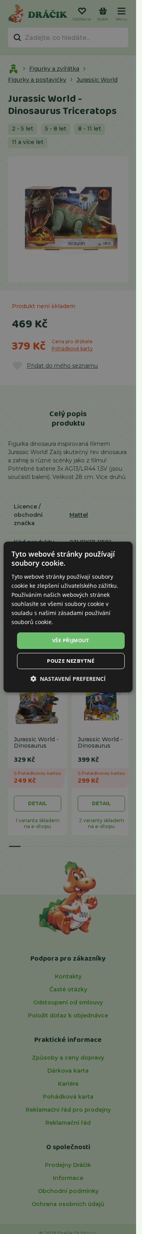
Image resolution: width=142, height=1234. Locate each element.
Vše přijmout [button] (71, 640)
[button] (68, 678)
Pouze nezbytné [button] (71, 660)
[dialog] (68, 617)
